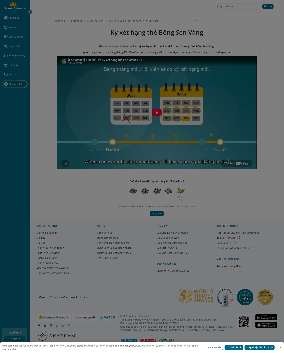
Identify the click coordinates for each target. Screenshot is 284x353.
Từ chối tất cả (234, 347)
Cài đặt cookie (213, 347)
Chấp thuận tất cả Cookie (259, 347)
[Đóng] (280, 347)
